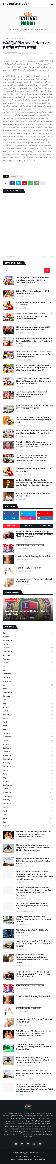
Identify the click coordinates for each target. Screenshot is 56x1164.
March (28, 662)
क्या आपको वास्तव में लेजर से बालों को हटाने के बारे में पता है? (34, 580)
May (28, 666)
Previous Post (10, 256)
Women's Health (17, 38)
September (28, 640)
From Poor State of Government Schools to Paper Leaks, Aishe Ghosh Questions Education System (33, 444)
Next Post (47, 256)
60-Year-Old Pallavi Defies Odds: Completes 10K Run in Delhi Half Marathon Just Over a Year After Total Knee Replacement (34, 875)
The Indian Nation (16, 4)
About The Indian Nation (21, 1159)
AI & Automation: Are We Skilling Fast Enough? (33, 931)
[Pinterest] (24, 183)
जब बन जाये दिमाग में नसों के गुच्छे (30, 545)
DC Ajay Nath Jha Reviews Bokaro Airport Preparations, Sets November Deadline (33, 919)
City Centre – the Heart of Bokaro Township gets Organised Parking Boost (32, 906)
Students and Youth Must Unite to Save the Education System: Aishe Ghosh (34, 431)
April (28, 722)
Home (5, 38)
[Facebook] (12, 183)
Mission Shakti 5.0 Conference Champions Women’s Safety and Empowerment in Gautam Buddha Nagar (32, 958)
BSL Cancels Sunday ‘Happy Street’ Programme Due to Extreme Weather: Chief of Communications (34, 847)
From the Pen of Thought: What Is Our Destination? (34, 303)
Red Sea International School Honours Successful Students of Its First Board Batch (34, 341)
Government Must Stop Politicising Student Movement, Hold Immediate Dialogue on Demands (33, 381)
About (27, 1156)
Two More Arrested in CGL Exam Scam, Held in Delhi (26, 613)
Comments (45, 525)
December (28, 651)
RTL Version (40, 1159)
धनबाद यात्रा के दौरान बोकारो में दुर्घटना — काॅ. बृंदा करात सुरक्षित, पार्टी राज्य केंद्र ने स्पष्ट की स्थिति (34, 944)
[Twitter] (18, 183)
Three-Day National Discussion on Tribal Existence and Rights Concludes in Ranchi (34, 861)
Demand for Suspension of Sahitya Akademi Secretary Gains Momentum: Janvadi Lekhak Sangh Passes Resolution (34, 891)
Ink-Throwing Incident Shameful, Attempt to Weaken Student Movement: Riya (31, 394)
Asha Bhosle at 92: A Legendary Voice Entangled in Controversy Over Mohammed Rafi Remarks (33, 834)
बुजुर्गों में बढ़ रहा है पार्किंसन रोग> (29, 568)
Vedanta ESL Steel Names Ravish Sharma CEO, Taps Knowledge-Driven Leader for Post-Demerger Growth (34, 482)
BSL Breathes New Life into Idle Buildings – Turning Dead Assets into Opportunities (33, 1046)
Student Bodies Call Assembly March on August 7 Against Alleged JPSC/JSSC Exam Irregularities (34, 354)
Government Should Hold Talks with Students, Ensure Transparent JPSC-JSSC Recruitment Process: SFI (33, 367)
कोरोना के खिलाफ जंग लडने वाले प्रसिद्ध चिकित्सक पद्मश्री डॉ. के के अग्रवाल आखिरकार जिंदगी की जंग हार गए (34, 534)
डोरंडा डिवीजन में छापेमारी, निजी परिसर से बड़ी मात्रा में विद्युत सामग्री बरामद (34, 407)
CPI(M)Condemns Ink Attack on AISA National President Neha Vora (33, 328)
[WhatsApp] (30, 183)
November (28, 648)
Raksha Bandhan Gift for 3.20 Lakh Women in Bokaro (32, 494)
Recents (28, 525)
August (28, 636)
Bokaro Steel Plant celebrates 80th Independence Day (32, 292)
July (28, 633)
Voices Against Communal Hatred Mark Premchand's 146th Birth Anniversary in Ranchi (32, 280)
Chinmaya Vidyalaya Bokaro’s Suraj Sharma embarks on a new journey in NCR (33, 419)
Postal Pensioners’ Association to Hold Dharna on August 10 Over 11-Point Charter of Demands (34, 316)
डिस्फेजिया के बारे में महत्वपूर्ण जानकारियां (33, 556)
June (28, 670)
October (28, 644)
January (28, 655)
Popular (11, 525)
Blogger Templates (29, 1152)
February (28, 659)
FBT (44, 1152)
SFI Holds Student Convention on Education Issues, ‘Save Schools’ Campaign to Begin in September (31, 457)
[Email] (36, 183)
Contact (37, 1156)
